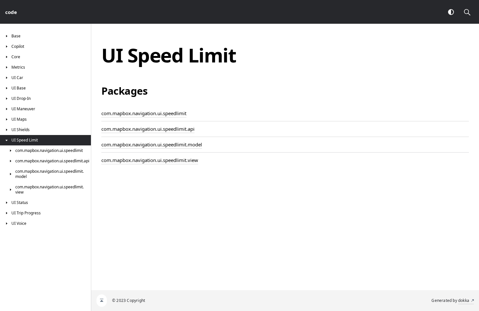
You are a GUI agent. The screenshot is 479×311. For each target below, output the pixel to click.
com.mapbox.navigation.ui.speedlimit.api (148, 129)
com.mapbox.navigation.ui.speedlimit (143, 113)
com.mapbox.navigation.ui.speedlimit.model (151, 144)
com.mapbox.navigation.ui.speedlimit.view (149, 160)
